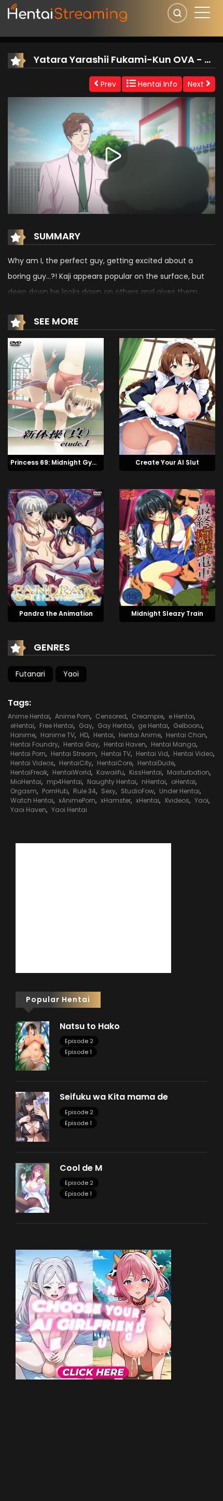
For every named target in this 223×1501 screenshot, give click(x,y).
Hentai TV (116, 753)
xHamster (116, 800)
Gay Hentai (115, 725)
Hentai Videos (32, 763)
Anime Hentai (29, 716)
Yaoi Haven (28, 809)
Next (197, 84)
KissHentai (145, 772)
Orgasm (23, 791)
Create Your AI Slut (167, 462)
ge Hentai (153, 725)
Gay (85, 725)
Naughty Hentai (111, 781)
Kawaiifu (110, 772)
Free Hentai (56, 725)
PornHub (55, 791)
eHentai (22, 725)
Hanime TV (57, 735)
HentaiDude (155, 763)
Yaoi (71, 674)
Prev (107, 84)
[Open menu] (202, 12)
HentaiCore (114, 763)
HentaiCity (75, 763)
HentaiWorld (71, 772)
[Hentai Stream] (68, 11)
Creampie (147, 716)
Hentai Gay (81, 744)
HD (84, 735)
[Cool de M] (32, 1187)
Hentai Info (156, 84)
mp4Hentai (64, 781)
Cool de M (81, 1168)
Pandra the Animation (56, 613)
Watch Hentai (31, 800)
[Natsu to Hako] (32, 1045)
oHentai (183, 781)
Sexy (108, 791)
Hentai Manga (173, 744)
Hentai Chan (186, 735)
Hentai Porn (28, 753)
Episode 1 (78, 1052)
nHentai (154, 781)
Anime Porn (72, 716)
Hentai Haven (125, 744)
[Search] (177, 13)
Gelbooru (187, 725)
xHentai (147, 800)
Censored (111, 716)
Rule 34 (84, 791)
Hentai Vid (152, 753)
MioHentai (25, 781)
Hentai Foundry (34, 744)
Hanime (22, 735)
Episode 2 (79, 1041)
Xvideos (176, 800)
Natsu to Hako (90, 1026)
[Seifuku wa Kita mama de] (32, 1116)
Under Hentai (179, 791)
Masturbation (188, 772)
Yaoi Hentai (69, 809)
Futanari (30, 674)
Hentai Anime (140, 735)
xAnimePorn (77, 800)
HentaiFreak (28, 772)
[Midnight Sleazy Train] (167, 547)
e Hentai (181, 716)
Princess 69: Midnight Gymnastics (66, 462)
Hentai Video (193, 753)
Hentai (103, 735)
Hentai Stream (73, 753)
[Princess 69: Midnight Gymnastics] (56, 396)
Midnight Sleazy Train (167, 613)
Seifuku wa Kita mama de (114, 1097)
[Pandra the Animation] (56, 547)
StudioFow (137, 791)
